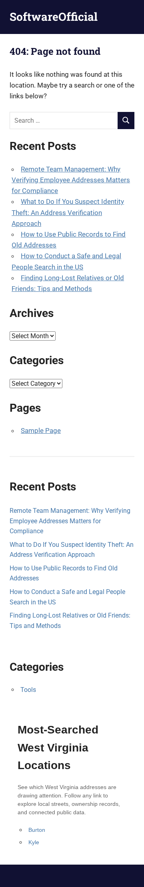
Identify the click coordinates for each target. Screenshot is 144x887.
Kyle (33, 842)
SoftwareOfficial (54, 16)
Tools (28, 690)
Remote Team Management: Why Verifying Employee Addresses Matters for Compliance (71, 180)
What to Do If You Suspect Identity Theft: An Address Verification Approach (68, 212)
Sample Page (41, 431)
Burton (36, 830)
